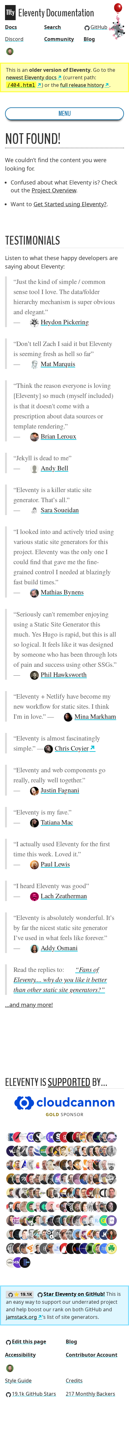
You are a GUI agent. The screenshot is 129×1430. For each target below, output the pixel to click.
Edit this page (29, 1341)
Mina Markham (95, 716)
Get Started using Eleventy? (70, 204)
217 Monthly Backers (90, 1393)
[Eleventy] (10, 12)
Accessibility (20, 1354)
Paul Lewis (55, 863)
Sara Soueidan (60, 509)
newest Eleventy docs (31, 77)
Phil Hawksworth (64, 674)
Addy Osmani (59, 947)
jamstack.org (21, 1317)
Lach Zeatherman (64, 895)
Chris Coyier (72, 747)
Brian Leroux (58, 435)
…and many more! (29, 1004)
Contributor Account (91, 1354)
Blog (89, 39)
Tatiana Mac (57, 821)
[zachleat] (10, 51)
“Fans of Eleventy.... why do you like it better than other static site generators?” (60, 979)
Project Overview (54, 190)
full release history (82, 85)
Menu (65, 113)
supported (69, 1082)
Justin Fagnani (60, 789)
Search (52, 27)
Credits (74, 1380)
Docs (11, 27)
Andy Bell (54, 467)
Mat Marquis (58, 363)
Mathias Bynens (62, 591)
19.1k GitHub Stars (34, 1393)
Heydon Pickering (65, 321)
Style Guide (18, 1380)
